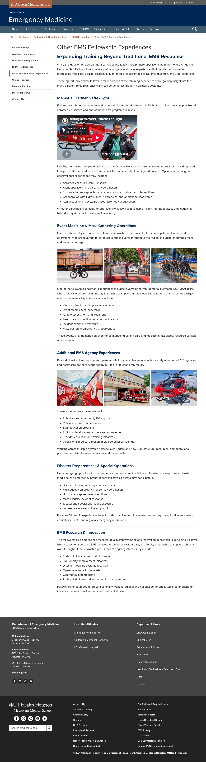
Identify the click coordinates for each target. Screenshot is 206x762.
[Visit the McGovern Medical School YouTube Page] (37, 718)
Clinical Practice (20, 80)
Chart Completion (146, 632)
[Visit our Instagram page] (25, 681)
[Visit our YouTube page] (31, 681)
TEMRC (84, 29)
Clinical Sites (101, 29)
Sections (50, 29)
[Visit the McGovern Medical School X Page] (23, 718)
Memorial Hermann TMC (88, 632)
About (15, 29)
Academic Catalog (82, 709)
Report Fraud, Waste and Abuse (89, 740)
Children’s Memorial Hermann (91, 640)
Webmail (169, 3)
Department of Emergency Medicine (35, 624)
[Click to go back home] (12, 37)
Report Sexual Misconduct (86, 746)
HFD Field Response (22, 67)
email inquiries (20, 673)
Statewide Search (146, 715)
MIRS (139, 676)
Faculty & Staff (121, 29)
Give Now (154, 29)
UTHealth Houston (185, 3)
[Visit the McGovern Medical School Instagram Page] (30, 718)
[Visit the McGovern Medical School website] (30, 5)
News (140, 29)
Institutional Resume (83, 730)
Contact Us (18, 99)
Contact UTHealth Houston (151, 740)
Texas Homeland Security (151, 720)
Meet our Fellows (21, 92)
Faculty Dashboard (146, 662)
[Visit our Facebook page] (14, 681)
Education (32, 29)
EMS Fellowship (81, 37)
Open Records (80, 735)
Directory (155, 3)
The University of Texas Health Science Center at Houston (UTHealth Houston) (145, 753)
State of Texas (145, 709)
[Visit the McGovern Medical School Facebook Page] (16, 718)
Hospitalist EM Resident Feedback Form (158, 669)
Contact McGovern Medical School (155, 746)
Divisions (67, 29)
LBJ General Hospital (86, 647)
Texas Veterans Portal (149, 725)
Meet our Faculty (21, 86)
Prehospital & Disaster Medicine (50, 37)
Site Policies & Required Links (153, 704)
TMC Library (144, 730)
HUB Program (80, 725)
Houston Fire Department (25, 60)
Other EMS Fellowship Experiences (30, 73)
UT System (143, 735)
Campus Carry (80, 715)
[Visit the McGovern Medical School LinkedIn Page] (44, 718)
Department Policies (147, 647)
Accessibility (79, 704)
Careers (77, 720)
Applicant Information (23, 54)
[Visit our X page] (20, 681)
